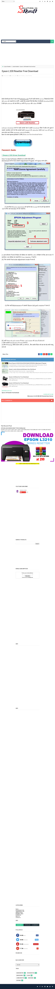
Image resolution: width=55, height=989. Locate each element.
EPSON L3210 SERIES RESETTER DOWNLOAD (13, 428)
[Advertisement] (27, 28)
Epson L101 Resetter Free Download (19, 383)
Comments (35, 925)
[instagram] (47, 1)
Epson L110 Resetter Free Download (19, 377)
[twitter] (40, 1)
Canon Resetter (19, 972)
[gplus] (45, 1)
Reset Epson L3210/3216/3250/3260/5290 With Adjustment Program (27, 363)
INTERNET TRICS (19, 913)
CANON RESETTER (20, 911)
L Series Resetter (15, 66)
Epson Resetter (7, 66)
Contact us (18, 917)
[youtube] (50, 1)
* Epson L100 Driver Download (13, 155)
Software (18, 980)
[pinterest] (52, 1)
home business (19, 975)
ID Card (28, 975)
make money (30, 977)
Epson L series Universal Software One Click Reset (22, 369)
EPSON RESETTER (20, 910)
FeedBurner (30, 577)
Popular (27, 925)
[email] (47, 986)
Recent (19, 925)
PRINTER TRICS (19, 912)
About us (18, 916)
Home (17, 909)
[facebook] (42, 1)
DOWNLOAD (18, 915)
